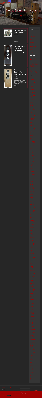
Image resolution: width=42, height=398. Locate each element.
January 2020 (32, 125)
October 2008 (32, 303)
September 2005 (32, 342)
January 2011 (32, 270)
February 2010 (32, 282)
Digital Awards (32, 40)
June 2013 (31, 230)
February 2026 (32, 79)
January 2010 (32, 283)
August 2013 (32, 227)
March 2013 (31, 234)
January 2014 (32, 220)
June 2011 (31, 263)
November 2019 (32, 128)
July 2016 (31, 181)
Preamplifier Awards (33, 46)
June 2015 (31, 197)
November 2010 (32, 273)
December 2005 (32, 339)
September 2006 (32, 332)
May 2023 (31, 105)
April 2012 (31, 250)
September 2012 (32, 243)
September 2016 (32, 178)
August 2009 (32, 290)
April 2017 (31, 168)
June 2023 (31, 103)
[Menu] (37, 2)
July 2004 (31, 358)
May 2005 (31, 345)
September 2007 (32, 319)
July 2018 (31, 148)
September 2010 (32, 276)
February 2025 (32, 89)
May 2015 (31, 198)
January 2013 (32, 237)
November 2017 (32, 158)
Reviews (31, 49)
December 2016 (32, 174)
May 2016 (31, 184)
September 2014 (32, 210)
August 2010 (32, 277)
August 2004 (32, 356)
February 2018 (32, 154)
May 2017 (31, 167)
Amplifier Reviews (32, 36)
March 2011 (31, 267)
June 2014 (31, 214)
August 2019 (32, 131)
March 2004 (31, 361)
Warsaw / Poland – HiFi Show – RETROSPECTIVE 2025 (34, 69)
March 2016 (31, 187)
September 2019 (32, 129)
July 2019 (31, 132)
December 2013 (32, 221)
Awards (31, 39)
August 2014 (32, 211)
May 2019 (31, 135)
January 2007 (32, 326)
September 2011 (32, 260)
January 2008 (32, 313)
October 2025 (32, 83)
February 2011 (32, 269)
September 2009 (32, 289)
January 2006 (32, 338)
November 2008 (32, 302)
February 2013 (32, 236)
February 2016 (32, 188)
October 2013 (32, 224)
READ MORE (16, 41)
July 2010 (31, 279)
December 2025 (32, 80)
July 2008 (31, 306)
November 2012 (32, 240)
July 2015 (31, 195)
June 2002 (31, 375)
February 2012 (32, 253)
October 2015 (32, 191)
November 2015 (32, 190)
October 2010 (32, 274)
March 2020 (31, 122)
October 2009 (32, 287)
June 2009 (31, 292)
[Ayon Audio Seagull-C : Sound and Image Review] (8, 78)
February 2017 (32, 171)
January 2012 (32, 254)
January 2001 (32, 379)
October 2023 (32, 99)
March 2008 (31, 310)
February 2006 (32, 336)
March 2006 (31, 335)
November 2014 (32, 207)
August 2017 (32, 162)
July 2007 (31, 322)
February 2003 (32, 371)
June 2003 (31, 365)
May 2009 (31, 293)
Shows (31, 50)
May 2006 (31, 333)
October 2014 (32, 208)
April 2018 (31, 151)
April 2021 (31, 112)
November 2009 (32, 286)
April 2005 (31, 346)
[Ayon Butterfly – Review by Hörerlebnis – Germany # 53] (8, 55)
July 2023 (31, 102)
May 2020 (31, 119)
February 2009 (32, 297)
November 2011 (32, 257)
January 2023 (32, 108)
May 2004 (31, 359)
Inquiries (3, 389)
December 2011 (32, 256)
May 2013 (31, 231)
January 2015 (32, 204)
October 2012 (32, 241)
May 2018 (31, 149)
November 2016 (32, 175)
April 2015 (31, 200)
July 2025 (31, 85)
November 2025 (32, 82)
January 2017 (32, 172)
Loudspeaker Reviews (33, 45)
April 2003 (31, 368)
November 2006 (32, 329)
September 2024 (32, 95)
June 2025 (31, 86)
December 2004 (32, 352)
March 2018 (31, 152)
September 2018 (32, 145)
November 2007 (32, 316)
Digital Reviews (32, 42)
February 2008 (32, 312)
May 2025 (31, 88)
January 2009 (32, 299)
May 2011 (31, 264)
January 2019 (32, 139)
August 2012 (32, 244)
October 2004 (32, 355)
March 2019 (31, 138)
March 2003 (31, 369)
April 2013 (31, 233)
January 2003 (32, 372)
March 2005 (31, 348)
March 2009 (31, 296)
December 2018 (32, 141)
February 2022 (32, 109)
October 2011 (32, 259)
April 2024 (31, 98)
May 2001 (31, 378)
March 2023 (31, 106)
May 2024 (31, 96)
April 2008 (31, 309)
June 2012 (31, 247)
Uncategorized (32, 52)
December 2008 (32, 300)
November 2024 (32, 92)
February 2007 (32, 325)
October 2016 (32, 177)
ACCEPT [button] (9, 395)
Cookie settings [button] (4, 395)
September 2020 (32, 116)
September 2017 (32, 161)
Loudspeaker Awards (33, 43)
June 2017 (31, 165)
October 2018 (32, 144)
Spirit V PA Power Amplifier (34, 66)
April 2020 (31, 121)
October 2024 (32, 93)
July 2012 (31, 246)
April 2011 (31, 266)
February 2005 (32, 349)
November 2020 (32, 115)
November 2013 (32, 223)
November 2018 (32, 142)
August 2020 (32, 118)
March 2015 (31, 201)
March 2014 (31, 217)
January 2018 (32, 155)
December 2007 (32, 315)
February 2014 (32, 218)
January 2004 (32, 362)
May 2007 (31, 323)
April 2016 (31, 185)
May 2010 (31, 280)
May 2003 (31, 366)
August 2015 (32, 194)
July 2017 (31, 164)
